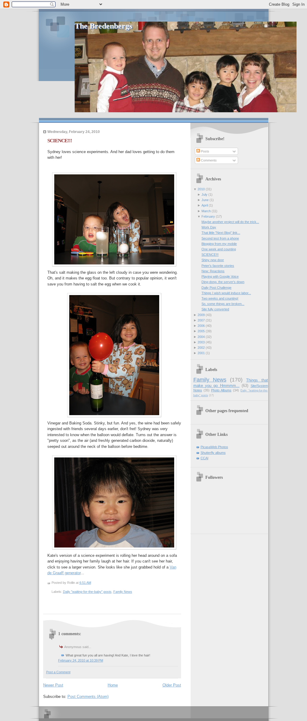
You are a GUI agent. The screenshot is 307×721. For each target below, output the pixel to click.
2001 (201, 353)
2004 (201, 337)
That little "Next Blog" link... (220, 232)
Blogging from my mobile (219, 244)
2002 (201, 347)
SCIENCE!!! (59, 140)
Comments (208, 160)
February (208, 216)
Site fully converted (215, 309)
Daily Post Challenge (216, 287)
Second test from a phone (220, 238)
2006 (201, 325)
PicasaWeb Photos (214, 447)
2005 (201, 331)
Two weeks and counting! (219, 298)
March (206, 211)
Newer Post (53, 685)
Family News (122, 591)
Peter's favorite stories (217, 265)
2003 (201, 342)
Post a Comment (58, 672)
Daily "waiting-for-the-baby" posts (87, 591)
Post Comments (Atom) (88, 696)
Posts (204, 151)
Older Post (171, 685)
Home (113, 685)
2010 (201, 189)
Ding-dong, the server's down (222, 282)
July (204, 194)
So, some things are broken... (222, 304)
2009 (201, 315)
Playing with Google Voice (220, 276)
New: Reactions (213, 271)
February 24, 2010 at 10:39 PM (80, 660)
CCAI (204, 458)
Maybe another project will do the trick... (230, 222)
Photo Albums (221, 390)
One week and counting (218, 249)
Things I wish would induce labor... (226, 293)
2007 (201, 320)
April (204, 205)
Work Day (208, 227)
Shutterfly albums (213, 452)
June (205, 200)
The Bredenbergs (103, 26)
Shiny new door (212, 260)
